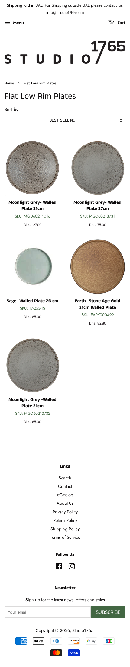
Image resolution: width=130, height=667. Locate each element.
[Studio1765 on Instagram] (71, 567)
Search (65, 478)
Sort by (11, 109)
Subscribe (108, 612)
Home (9, 83)
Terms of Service (65, 537)
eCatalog (65, 495)
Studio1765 (82, 630)
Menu (18, 22)
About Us (65, 503)
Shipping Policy (65, 529)
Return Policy (65, 520)
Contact (65, 486)
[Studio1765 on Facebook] (58, 567)
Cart (120, 23)
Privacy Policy (65, 512)
